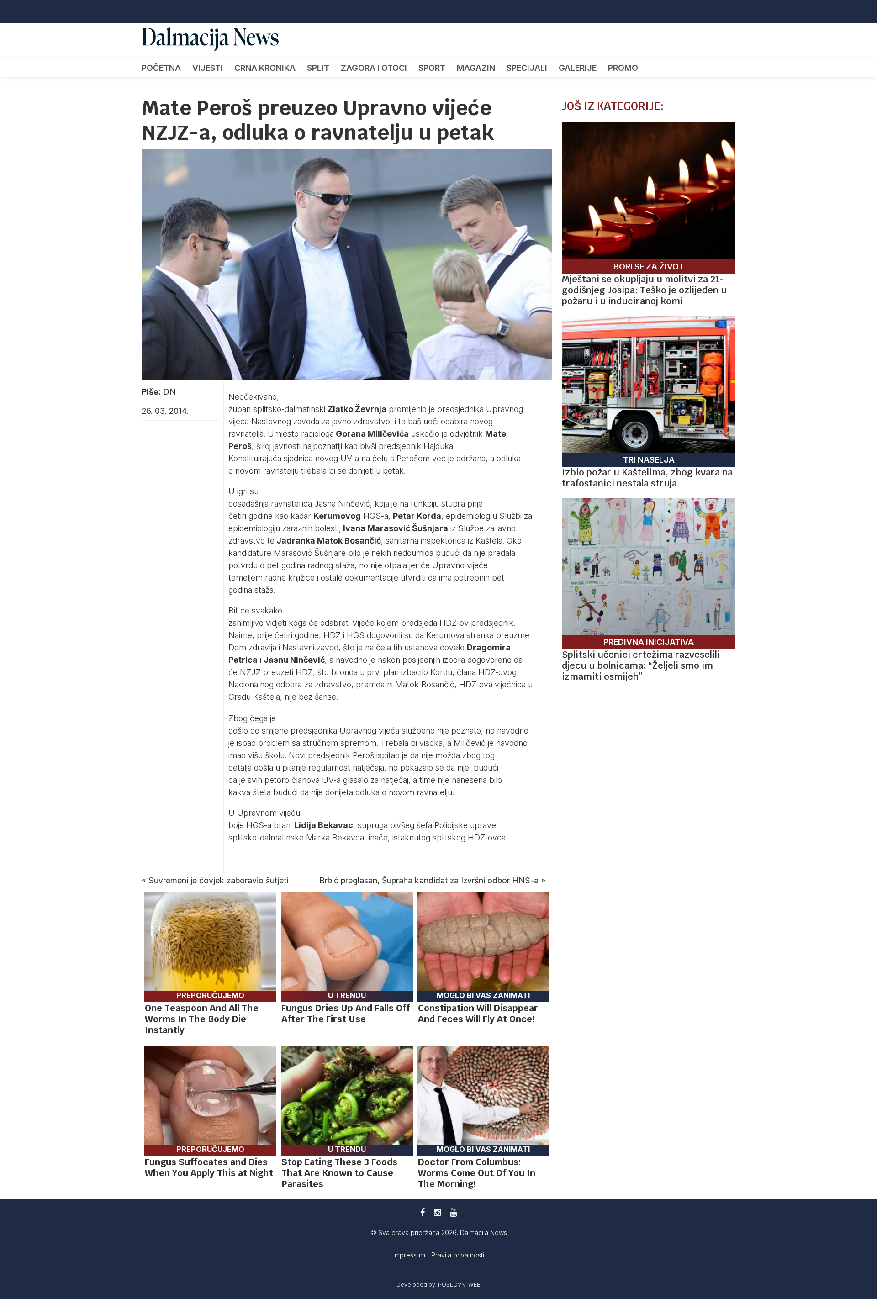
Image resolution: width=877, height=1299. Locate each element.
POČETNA (161, 68)
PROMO (623, 68)
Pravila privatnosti (457, 1255)
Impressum (410, 1255)
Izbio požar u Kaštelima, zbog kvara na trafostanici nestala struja (647, 477)
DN (169, 391)
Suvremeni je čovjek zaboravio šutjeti (218, 880)
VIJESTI (207, 68)
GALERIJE (578, 68)
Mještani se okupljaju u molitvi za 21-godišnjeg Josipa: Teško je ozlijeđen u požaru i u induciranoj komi (644, 290)
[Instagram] (437, 1212)
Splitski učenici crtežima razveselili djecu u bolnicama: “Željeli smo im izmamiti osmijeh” (641, 665)
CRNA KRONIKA (265, 68)
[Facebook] (422, 1212)
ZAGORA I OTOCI (374, 68)
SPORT (431, 68)
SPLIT (318, 68)
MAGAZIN (476, 68)
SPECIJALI (527, 68)
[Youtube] (453, 1212)
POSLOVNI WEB (459, 1284)
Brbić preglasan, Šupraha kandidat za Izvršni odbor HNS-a (429, 880)
